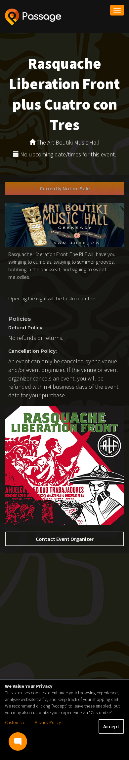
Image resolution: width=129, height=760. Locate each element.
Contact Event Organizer (65, 539)
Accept (111, 726)
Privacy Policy (48, 722)
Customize (15, 722)
